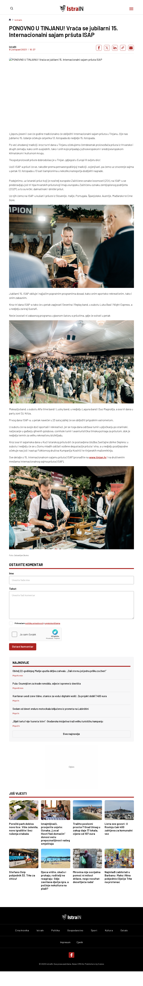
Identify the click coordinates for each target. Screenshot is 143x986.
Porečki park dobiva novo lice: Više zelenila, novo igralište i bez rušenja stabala (23, 828)
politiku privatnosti (34, 623)
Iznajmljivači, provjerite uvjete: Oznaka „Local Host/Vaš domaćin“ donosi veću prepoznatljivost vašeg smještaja (55, 833)
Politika (55, 930)
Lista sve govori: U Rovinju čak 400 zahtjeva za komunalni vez (119, 828)
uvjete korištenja (52, 623)
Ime (11, 573)
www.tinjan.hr (98, 457)
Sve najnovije (71, 733)
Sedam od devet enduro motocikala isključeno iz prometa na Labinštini (51, 708)
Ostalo (124, 930)
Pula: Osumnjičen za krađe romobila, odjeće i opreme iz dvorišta (47, 683)
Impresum (65, 942)
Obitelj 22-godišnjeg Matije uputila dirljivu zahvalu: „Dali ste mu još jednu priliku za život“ (59, 670)
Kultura (109, 930)
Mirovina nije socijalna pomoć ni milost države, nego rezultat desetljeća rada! (86, 877)
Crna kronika (22, 930)
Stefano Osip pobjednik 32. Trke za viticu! (22, 875)
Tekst (12, 588)
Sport (94, 930)
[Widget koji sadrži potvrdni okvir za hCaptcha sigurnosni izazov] (35, 634)
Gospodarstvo (75, 930)
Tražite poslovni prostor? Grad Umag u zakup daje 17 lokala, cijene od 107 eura (86, 828)
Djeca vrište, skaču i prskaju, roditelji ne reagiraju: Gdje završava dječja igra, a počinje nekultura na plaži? (55, 880)
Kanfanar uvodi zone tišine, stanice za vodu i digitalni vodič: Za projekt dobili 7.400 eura (60, 696)
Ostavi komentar (22, 646)
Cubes (101, 964)
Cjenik (80, 942)
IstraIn (18, 20)
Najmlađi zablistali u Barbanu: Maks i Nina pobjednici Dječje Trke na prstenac (118, 877)
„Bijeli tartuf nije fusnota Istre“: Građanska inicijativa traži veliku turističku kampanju (58, 721)
